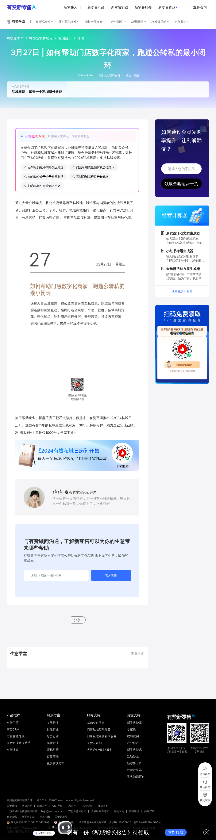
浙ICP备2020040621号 (147, 822)
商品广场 (149, 811)
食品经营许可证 (100, 811)
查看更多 (137, 653)
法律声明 (27, 805)
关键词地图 (61, 816)
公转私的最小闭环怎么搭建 (45, 167)
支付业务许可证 (77, 811)
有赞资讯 (12, 816)
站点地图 (45, 816)
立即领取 (175, 832)
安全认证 (88, 805)
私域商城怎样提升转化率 (92, 176)
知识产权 (57, 805)
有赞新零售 (15, 38)
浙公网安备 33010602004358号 (30, 822)
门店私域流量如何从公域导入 (95, 167)
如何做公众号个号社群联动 (45, 176)
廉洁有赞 (103, 805)
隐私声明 (42, 805)
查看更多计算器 (182, 291)
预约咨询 (111, 575)
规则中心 (73, 805)
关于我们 (12, 805)
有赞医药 (119, 811)
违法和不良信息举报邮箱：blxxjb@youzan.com (36, 811)
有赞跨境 (134, 811)
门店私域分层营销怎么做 (44, 186)
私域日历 (65, 38)
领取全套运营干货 (181, 183)
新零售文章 (28, 816)
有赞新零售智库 (41, 38)
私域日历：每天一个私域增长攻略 (37, 91)
